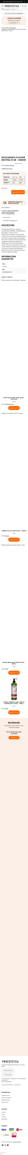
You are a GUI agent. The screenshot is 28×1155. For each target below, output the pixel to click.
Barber (7, 536)
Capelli (7, 27)
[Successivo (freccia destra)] (2, 1154)
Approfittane (13, 22)
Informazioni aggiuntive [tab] (10, 220)
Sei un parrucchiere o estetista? (14, 13)
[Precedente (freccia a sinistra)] (0, 1154)
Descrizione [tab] (6, 217)
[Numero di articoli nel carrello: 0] (25, 6)
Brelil (6, 669)
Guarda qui (14, 738)
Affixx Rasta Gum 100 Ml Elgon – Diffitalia (14, 398)
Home (3, 27)
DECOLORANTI (11, 29)
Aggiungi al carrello (18, 192)
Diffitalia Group (9, 404)
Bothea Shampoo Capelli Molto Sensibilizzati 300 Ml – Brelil (14, 702)
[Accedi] (22, 6)
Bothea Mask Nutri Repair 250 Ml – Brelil (14, 663)
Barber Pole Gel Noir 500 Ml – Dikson (14, 531)
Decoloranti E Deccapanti (8, 212)
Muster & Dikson (9, 165)
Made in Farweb (17, 1142)
